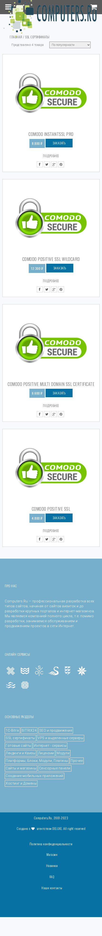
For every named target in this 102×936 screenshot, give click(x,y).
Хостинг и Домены (21, 783)
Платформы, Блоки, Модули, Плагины (37, 761)
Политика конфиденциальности (51, 843)
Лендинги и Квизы (20, 753)
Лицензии (46, 753)
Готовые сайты (18, 745)
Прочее (77, 761)
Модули (63, 753)
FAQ (52, 876)
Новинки (52, 865)
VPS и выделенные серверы (60, 738)
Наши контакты (52, 887)
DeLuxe (57, 828)
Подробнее (51, 155)
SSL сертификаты (20, 738)
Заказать (59, 142)
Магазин (52, 854)
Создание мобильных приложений (34, 776)
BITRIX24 (29, 730)
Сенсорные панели (54, 768)
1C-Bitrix (12, 730)
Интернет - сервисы (50, 745)
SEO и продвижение (55, 730)
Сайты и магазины (21, 768)
